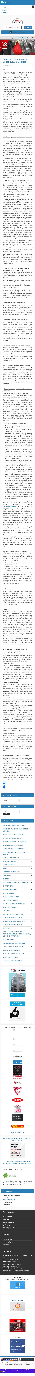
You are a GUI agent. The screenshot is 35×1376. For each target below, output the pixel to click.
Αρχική (14, 38)
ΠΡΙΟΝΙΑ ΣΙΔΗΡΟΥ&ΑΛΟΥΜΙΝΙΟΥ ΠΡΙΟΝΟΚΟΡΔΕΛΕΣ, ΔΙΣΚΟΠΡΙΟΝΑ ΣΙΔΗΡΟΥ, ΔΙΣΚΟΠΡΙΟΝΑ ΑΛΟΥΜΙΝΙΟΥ (17, 934)
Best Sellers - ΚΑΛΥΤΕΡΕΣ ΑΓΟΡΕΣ (13, 954)
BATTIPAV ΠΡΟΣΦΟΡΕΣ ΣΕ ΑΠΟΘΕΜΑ (14, 841)
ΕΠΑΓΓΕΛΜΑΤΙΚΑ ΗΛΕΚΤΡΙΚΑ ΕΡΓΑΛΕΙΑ (15, 882)
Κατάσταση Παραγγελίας (9, 1242)
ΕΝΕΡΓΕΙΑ (6, 879)
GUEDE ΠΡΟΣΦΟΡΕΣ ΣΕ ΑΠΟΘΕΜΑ (13, 845)
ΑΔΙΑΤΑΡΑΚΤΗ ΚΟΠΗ (9, 861)
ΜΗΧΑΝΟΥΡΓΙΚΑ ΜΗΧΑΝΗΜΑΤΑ (13, 925)
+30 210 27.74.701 (4, 11)
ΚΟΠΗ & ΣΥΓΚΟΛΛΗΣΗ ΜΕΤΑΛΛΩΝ (13, 914)
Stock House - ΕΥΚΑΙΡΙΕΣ (10, 957)
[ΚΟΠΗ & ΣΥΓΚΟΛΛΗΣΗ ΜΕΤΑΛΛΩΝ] (17, 47)
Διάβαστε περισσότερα (17, 1132)
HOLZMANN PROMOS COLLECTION (14, 825)
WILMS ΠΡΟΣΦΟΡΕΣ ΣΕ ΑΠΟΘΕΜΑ (13, 834)
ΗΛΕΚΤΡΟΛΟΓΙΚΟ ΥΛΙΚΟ (10, 900)
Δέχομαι (2, 1371)
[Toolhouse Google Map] (17, 995)
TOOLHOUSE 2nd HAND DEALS (12, 961)
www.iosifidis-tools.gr (9, 1199)
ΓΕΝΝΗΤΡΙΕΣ (7, 875)
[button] (33, 7)
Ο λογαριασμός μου (8, 1239)
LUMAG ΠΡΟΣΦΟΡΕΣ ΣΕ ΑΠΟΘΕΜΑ (13, 849)
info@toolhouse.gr (16, 1264)
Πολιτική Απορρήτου (8, 1222)
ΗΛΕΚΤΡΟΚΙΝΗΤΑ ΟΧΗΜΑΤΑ (11, 896)
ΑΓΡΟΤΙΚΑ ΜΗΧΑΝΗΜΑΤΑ (11, 858)
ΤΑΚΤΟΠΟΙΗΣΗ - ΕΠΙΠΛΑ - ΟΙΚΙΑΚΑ (13, 946)
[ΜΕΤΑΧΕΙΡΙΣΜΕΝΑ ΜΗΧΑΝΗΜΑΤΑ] (17, 1011)
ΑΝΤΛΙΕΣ (5, 868)
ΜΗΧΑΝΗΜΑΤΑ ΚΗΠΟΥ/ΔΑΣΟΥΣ (13, 918)
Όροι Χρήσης (6, 1225)
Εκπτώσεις (6, 1244)
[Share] (17, 787)
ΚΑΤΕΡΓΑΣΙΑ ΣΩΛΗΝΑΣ (10, 907)
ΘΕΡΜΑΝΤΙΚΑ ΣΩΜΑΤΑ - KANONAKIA (14, 904)
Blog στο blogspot (17, 1300)
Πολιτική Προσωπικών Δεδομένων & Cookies (15, 60)
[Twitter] (17, 785)
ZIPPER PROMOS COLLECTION (12, 838)
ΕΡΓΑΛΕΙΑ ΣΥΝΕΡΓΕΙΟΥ (10, 889)
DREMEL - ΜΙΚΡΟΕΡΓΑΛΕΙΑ (11, 950)
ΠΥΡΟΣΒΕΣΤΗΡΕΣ (8, 939)
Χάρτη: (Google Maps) (23, 1270)
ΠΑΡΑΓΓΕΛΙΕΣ (21, 38)
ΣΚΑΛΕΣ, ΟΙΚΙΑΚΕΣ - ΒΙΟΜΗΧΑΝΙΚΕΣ (14, 943)
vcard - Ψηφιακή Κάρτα (9, 1227)
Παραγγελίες (6, 1219)
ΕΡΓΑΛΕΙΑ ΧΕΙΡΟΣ (8, 893)
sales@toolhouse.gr (14, 1266)
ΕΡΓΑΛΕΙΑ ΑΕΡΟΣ (8, 886)
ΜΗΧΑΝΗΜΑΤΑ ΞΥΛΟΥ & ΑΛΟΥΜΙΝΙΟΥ (14, 921)
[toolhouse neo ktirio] (17, 980)
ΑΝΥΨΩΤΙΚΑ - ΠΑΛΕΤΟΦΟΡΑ (11, 872)
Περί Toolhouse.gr (7, 1216)
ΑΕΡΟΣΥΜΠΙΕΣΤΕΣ (8, 865)
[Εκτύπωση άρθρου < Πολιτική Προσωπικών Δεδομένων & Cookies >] (31, 65)
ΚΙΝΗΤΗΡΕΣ (6, 911)
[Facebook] (17, 782)
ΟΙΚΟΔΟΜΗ (6, 928)
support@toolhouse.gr (16, 1268)
